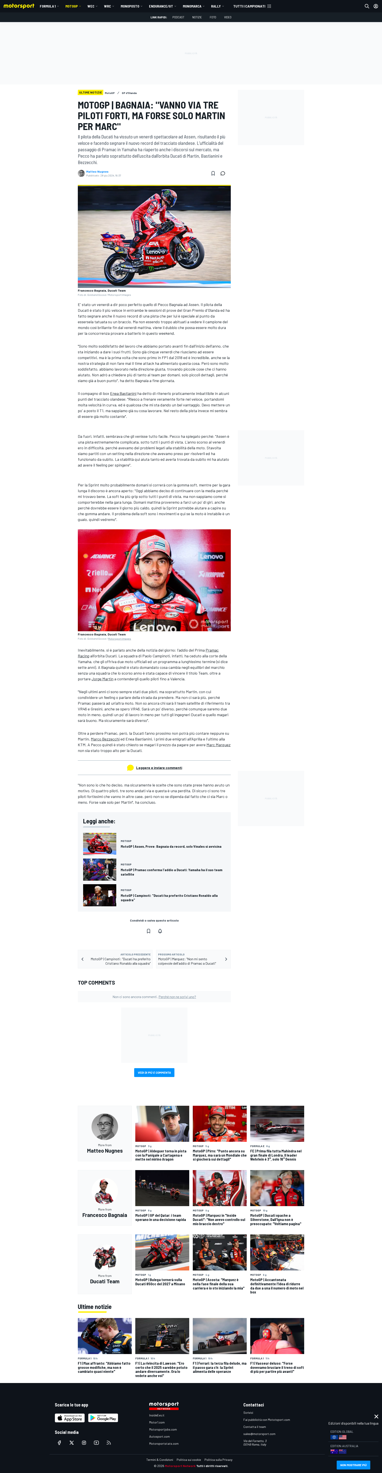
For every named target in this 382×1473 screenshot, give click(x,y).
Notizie (197, 17)
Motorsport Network (180, 1466)
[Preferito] (213, 173)
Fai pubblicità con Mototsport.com (266, 1419)
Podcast (178, 17)
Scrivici (248, 1412)
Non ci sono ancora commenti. (154, 997)
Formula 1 (48, 6)
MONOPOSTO (130, 6)
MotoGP (71, 6)
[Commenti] (224, 173)
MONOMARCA (192, 6)
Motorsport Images (119, 638)
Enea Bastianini (123, 393)
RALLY (216, 6)
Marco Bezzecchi (105, 738)
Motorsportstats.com (164, 1443)
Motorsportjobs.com (163, 1429)
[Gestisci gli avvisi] (160, 931)
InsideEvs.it (156, 1415)
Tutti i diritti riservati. (212, 1466)
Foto (213, 17)
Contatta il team (254, 1427)
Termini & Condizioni (159, 1460)
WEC (91, 6)
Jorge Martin (102, 678)
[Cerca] (367, 6)
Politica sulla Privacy (218, 1460)
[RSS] (108, 1442)
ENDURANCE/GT (161, 6)
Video (227, 17)
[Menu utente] (375, 6)
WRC (107, 6)
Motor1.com (157, 1422)
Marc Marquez (218, 744)
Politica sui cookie (189, 1460)
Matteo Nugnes (97, 171)
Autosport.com (159, 1436)
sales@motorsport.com (259, 1434)
